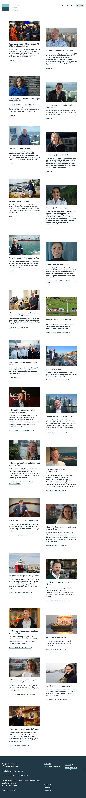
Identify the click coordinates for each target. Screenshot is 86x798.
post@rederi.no (13, 785)
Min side (80, 5)
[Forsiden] (10, 7)
